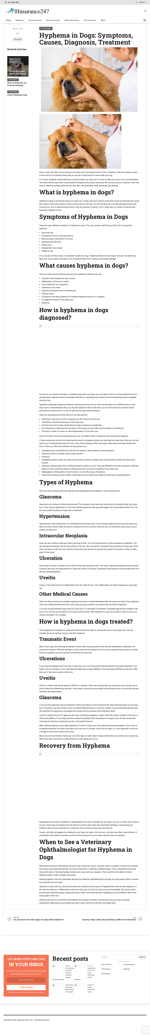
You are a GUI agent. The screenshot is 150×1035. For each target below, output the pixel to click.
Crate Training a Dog (17, 95)
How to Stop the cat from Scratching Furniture (16, 85)
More (103, 20)
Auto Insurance (53, 20)
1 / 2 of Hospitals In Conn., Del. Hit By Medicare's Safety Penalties (85, 972)
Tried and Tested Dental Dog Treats (17, 72)
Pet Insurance (90, 20)
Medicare (20, 20)
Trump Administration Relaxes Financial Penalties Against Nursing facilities (63, 972)
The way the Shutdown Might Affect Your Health (69, 988)
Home (8, 20)
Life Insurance (34, 20)
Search (142, 957)
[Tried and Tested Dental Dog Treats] (18, 66)
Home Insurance (71, 20)
